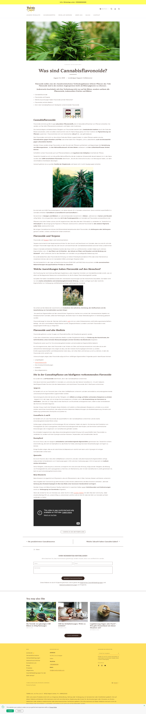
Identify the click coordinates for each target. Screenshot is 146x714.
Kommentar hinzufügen (73, 578)
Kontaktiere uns (31, 663)
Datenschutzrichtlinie (33, 660)
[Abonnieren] (119, 653)
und (69, 321)
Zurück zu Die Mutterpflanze (73, 531)
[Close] (144, 705)
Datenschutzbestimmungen (68, 585)
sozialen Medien (79, 492)
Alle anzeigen (73, 635)
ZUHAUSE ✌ (30, 653)
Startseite (67, 64)
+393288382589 (54, 664)
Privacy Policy (53, 707)
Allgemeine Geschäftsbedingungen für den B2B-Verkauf (36, 673)
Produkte (29, 668)
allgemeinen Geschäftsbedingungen (91, 582)
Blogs (28, 665)
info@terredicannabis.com (57, 670)
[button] (111, 8)
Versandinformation (32, 655)
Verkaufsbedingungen (33, 658)
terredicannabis (34, 682)
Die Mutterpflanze (76, 64)
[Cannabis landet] (73, 187)
